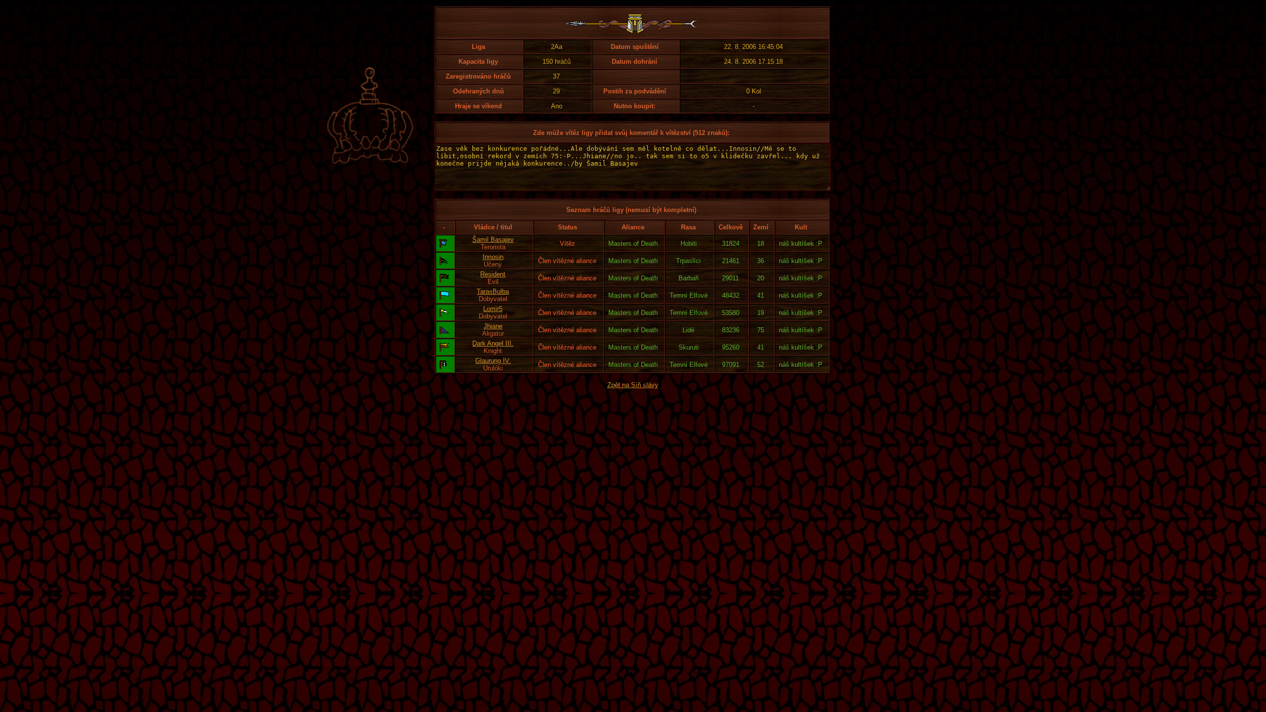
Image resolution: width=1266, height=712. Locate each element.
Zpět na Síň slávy (632, 385)
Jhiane (493, 326)
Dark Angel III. (492, 343)
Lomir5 (492, 308)
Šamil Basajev (493, 239)
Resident (492, 274)
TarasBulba (493, 291)
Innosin (493, 257)
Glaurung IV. (493, 360)
